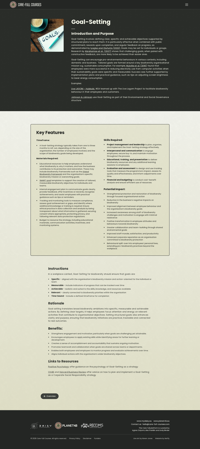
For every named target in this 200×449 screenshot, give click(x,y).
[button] (187, 5)
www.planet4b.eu (161, 421)
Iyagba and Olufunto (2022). (106, 48)
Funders (97, 438)
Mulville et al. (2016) (136, 65)
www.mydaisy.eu (144, 421)
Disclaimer (87, 438)
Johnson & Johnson (81, 97)
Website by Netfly (162, 438)
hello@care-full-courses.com (155, 424)
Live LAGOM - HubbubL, (83, 88)
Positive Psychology (58, 366)
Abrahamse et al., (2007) (98, 51)
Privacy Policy (74, 438)
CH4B (51, 372)
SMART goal (45, 180)
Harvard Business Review (72, 372)
